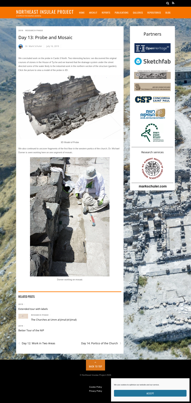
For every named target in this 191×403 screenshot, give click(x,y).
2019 (20, 30)
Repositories (154, 12)
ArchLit (93, 12)
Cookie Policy (95, 387)
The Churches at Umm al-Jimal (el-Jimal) (54, 319)
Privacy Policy (95, 391)
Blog (168, 12)
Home (82, 12)
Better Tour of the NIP (31, 330)
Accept (150, 393)
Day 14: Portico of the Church (101, 343)
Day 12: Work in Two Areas (36, 343)
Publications (121, 12)
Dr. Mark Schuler (33, 46)
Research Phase (34, 30)
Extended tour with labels (33, 309)
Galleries (138, 12)
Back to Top (95, 366)
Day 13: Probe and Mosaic (45, 37)
